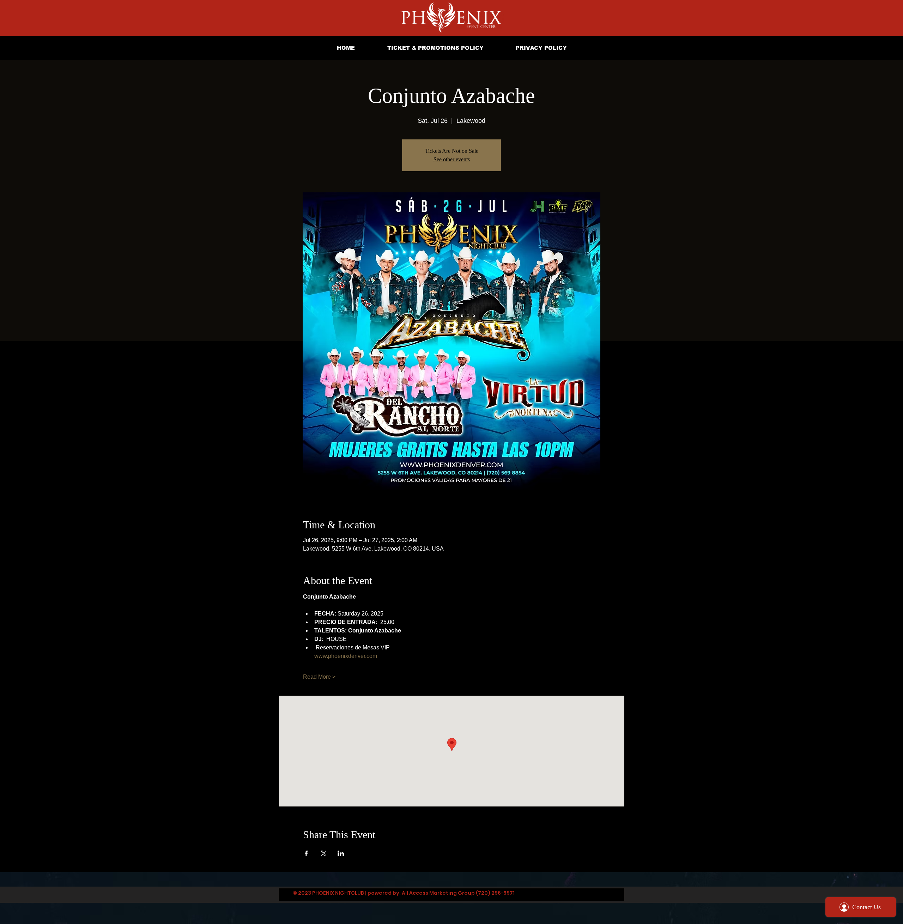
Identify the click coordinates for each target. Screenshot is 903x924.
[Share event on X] (323, 853)
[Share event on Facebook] (306, 853)
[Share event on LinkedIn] (341, 853)
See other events (452, 159)
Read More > (319, 677)
